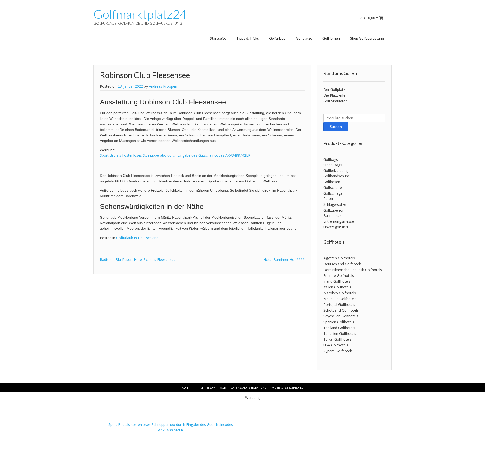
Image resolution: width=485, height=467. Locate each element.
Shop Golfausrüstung (367, 38)
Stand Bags (332, 164)
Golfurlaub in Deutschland (137, 237)
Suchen (336, 126)
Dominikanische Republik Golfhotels (352, 269)
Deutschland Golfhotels (342, 263)
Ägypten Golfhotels (339, 258)
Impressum (207, 387)
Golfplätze (304, 38)
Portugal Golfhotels (339, 304)
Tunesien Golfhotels (339, 333)
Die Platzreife (334, 95)
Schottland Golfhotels (341, 310)
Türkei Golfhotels (337, 339)
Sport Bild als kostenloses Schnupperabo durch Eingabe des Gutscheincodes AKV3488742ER (175, 155)
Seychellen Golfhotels (340, 316)
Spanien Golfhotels (338, 321)
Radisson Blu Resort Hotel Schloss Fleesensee (138, 259)
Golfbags (330, 159)
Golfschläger (333, 193)
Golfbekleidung (335, 170)
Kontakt (188, 387)
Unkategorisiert (335, 227)
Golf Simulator (335, 101)
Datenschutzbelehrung (248, 387)
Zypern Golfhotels (338, 350)
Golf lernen (331, 38)
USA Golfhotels (335, 345)
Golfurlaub (277, 38)
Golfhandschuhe (336, 175)
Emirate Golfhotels (338, 275)
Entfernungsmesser (339, 221)
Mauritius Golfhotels (339, 298)
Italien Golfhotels (337, 287)
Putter (328, 198)
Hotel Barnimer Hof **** (284, 259)
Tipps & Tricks (247, 38)
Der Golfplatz (334, 89)
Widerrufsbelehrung (287, 387)
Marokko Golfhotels (339, 292)
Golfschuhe (332, 187)
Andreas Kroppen (163, 86)
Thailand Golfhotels (339, 327)
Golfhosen (331, 181)
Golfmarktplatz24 (140, 14)
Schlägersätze (334, 204)
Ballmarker (332, 215)
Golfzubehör (333, 210)
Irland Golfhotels (336, 281)
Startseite (218, 38)
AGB (223, 387)
